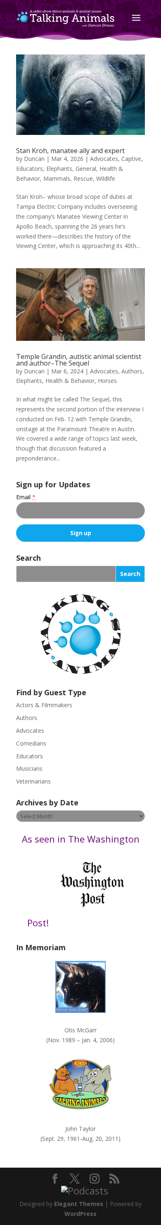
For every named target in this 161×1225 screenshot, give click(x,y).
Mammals (56, 178)
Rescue (83, 178)
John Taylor (80, 1129)
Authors (131, 371)
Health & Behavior (70, 381)
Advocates (104, 159)
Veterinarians (33, 781)
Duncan (34, 159)
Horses (107, 381)
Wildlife (105, 178)
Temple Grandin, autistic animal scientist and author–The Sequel (78, 360)
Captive (131, 159)
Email (26, 497)
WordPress (80, 1214)
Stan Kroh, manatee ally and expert (70, 150)
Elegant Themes (78, 1204)
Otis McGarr (80, 1030)
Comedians (31, 743)
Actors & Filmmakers (44, 705)
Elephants (59, 168)
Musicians (29, 768)
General (86, 168)
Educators (29, 168)
